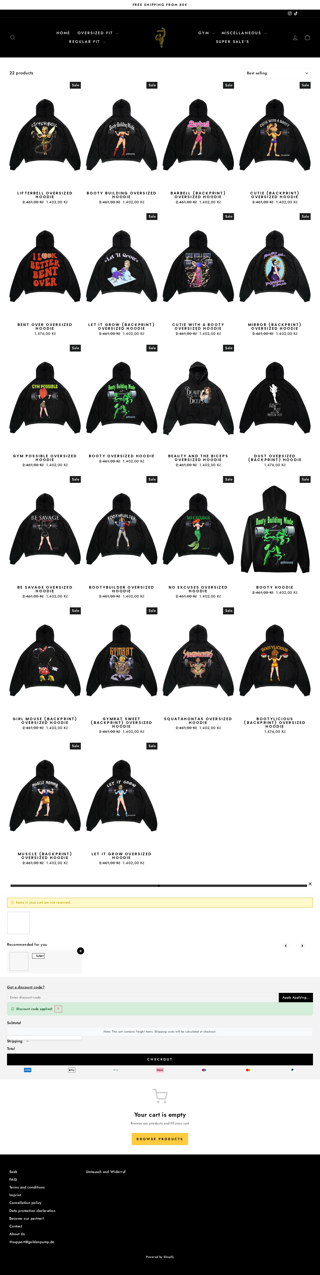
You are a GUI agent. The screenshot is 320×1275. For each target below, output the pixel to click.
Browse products (160, 1139)
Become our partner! (26, 1218)
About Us (17, 1234)
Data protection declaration (32, 1210)
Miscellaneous (242, 33)
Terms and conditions (27, 1187)
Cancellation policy (25, 1202)
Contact (15, 1226)
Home (63, 33)
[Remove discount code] (58, 1009)
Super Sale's (232, 41)
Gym (204, 33)
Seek (13, 1171)
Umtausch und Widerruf (106, 1171)
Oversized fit (96, 33)
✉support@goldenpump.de (31, 1242)
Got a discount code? (26, 987)
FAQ (13, 1179)
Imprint (15, 1195)
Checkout (160, 1059)
